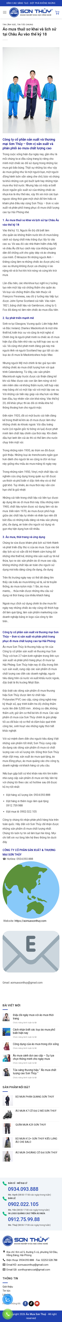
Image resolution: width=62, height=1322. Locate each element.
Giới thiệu (8, 1286)
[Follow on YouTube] (37, 1303)
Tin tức (7, 1290)
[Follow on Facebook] (25, 1303)
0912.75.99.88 (24, 1219)
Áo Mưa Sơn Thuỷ (36, 1314)
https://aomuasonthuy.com (30, 921)
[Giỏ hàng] (57, 12)
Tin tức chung (25, 24)
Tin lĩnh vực (9, 24)
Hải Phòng (9, 664)
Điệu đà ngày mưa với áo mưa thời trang (33, 1016)
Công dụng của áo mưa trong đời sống (36, 1044)
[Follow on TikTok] (31, 1303)
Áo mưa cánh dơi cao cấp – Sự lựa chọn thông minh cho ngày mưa (33, 1057)
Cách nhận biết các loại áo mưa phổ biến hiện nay (34, 1031)
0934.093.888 (23, 1189)
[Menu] (5, 12)
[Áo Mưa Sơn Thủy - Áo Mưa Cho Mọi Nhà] (31, 12)
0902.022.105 (23, 1204)
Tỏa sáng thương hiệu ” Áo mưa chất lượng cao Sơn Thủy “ (34, 1071)
